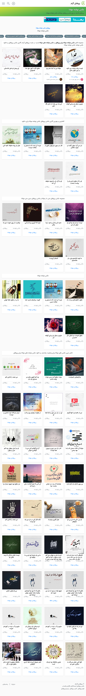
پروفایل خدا (74, 77)
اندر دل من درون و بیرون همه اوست (53, 449)
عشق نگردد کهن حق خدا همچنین (32, 69)
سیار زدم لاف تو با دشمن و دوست (11, 414)
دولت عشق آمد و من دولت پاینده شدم (53, 378)
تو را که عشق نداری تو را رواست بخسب (74, 182)
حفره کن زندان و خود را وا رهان (53, 224)
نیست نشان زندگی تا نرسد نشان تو (11, 556)
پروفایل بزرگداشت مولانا (54, 36)
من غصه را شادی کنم (11, 377)
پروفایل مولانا (32, 78)
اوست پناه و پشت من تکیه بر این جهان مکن (75, 69)
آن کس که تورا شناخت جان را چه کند (32, 485)
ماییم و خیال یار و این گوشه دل (74, 105)
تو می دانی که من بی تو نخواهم (74, 520)
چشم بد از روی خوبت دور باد (11, 223)
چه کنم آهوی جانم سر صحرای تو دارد (32, 378)
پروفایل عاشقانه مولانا (72, 36)
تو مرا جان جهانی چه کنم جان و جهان (11, 449)
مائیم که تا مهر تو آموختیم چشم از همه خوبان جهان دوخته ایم (32, 593)
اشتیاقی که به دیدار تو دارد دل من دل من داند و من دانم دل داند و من (75, 557)
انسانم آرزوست (53, 258)
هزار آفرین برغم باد (53, 519)
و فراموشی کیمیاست (75, 377)
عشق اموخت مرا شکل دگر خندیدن (74, 336)
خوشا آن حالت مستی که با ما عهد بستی (74, 449)
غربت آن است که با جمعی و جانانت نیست (32, 146)
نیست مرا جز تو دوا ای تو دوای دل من (74, 224)
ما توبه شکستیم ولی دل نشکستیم (75, 259)
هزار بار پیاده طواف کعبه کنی (11, 145)
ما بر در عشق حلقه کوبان (11, 300)
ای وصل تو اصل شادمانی (11, 68)
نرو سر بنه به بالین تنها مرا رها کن (74, 627)
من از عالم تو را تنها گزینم (74, 413)
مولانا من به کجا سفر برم (53, 68)
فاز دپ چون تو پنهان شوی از (53, 145)
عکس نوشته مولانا (76, 10)
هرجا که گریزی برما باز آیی (32, 223)
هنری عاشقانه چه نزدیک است (53, 663)
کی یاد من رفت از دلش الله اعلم (53, 105)
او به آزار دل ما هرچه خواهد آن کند (53, 182)
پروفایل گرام (75, 3)
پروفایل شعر (53, 77)
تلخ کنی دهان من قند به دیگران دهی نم (74, 663)
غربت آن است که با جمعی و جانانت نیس (53, 301)
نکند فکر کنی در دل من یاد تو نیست (33, 520)
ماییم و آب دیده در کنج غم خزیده (54, 627)
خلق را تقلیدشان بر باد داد (74, 300)
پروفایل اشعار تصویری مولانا (15, 36)
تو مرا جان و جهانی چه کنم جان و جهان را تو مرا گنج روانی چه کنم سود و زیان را (53, 557)
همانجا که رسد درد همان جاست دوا (53, 485)
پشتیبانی (5, 684)
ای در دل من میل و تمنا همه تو (53, 414)
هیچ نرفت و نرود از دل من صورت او (54, 592)
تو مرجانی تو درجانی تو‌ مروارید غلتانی (33, 627)
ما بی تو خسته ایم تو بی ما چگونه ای (33, 556)
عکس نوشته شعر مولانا (35, 36)
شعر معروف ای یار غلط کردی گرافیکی (32, 663)
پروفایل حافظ (53, 600)
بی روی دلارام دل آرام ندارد (75, 484)
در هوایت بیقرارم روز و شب (32, 413)
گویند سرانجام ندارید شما (32, 300)
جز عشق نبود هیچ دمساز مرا (11, 484)
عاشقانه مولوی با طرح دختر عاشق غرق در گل (11, 663)
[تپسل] (45, 18)
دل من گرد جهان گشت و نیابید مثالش (74, 146)
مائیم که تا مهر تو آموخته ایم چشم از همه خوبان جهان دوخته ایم (74, 593)
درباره (13, 684)
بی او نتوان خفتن (11, 591)
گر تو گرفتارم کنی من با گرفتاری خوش (32, 449)
